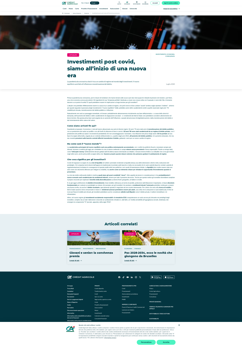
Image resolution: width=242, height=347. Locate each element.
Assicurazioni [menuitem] (114, 8)
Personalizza (146, 342)
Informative (70, 313)
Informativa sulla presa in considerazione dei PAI (79, 321)
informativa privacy (110, 337)
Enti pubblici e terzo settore (159, 313)
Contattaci (70, 291)
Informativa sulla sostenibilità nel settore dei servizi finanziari (79, 317)
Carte (96, 302)
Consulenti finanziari (101, 318)
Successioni (70, 296)
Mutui (96, 310)
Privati (97, 286)
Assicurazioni (99, 307)
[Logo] (70, 3)
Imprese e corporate (129, 304)
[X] (140, 277)
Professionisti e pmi (129, 286)
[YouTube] (128, 277)
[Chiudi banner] (179, 325)
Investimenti (98, 313)
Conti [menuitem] (64, 8)
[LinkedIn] (132, 277)
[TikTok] (123, 277)
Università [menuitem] (133, 8)
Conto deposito (99, 288)
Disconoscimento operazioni (75, 310)
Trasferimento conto (101, 291)
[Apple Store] (169, 277)
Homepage (67, 13)
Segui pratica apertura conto (103, 299)
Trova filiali (70, 288)
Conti (96, 294)
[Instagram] (136, 277)
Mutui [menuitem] (71, 8)
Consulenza (152, 296)
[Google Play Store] (156, 277)
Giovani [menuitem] (124, 8)
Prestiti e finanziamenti (101, 305)
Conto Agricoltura (154, 291)
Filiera (151, 288)
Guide (69, 305)
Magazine (86, 13)
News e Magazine (77, 13)
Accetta (166, 342)
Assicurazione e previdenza (130, 294)
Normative (70, 307)
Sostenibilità (154, 318)
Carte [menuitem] (77, 8)
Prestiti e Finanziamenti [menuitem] (89, 8)
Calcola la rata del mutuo (102, 316)
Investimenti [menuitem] (103, 8)
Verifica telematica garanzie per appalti (161, 307)
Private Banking (155, 301)
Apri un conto (99, 296)
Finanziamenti (126, 291)
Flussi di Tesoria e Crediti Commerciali (133, 307)
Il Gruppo (70, 286)
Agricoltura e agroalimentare (160, 286)
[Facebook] (119, 277)
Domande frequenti (73, 294)
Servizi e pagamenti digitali (75, 299)
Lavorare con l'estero (128, 310)
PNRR (124, 299)
